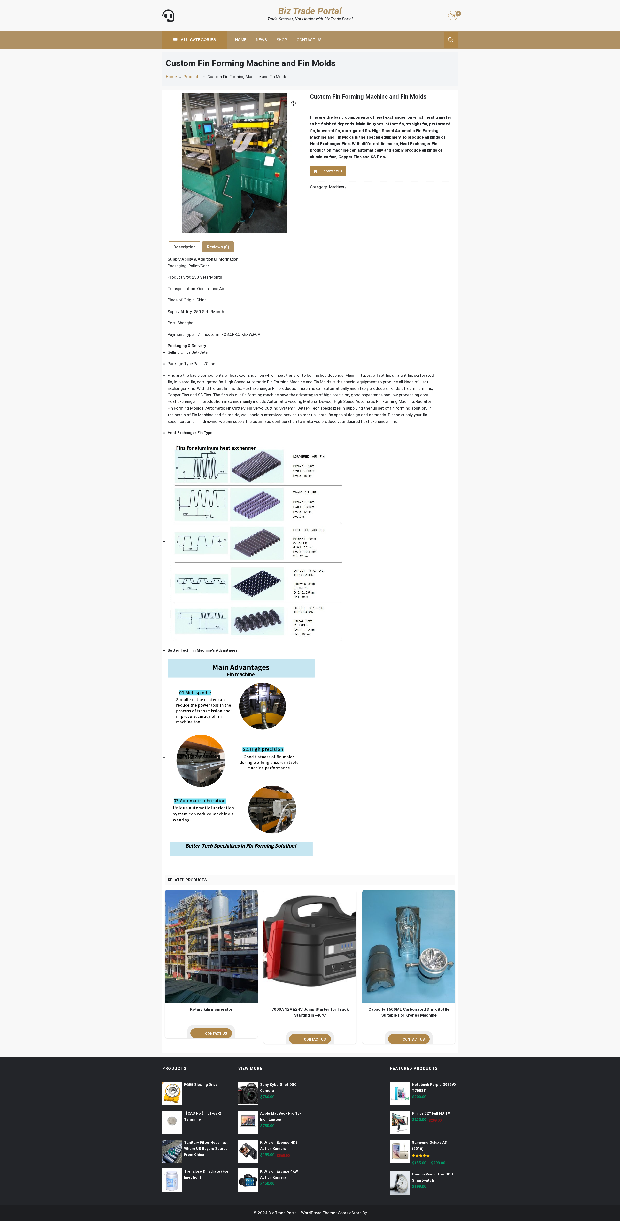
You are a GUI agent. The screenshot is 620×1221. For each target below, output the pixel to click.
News (261, 39)
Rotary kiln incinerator (211, 1009)
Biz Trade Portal (310, 11)
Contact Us (309, 39)
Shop (282, 39)
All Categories (198, 40)
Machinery (337, 187)
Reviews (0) (218, 246)
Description (184, 246)
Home (240, 39)
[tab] (184, 246)
